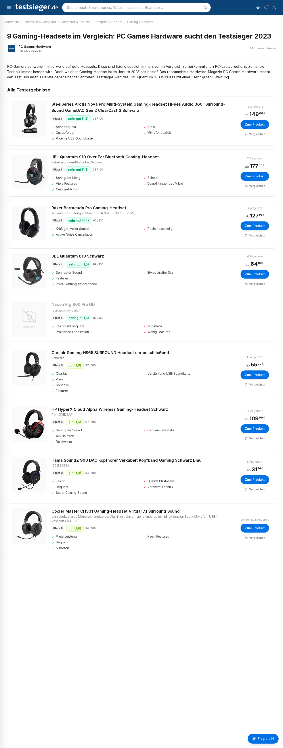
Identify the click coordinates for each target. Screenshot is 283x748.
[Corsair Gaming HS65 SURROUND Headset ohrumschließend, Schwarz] (29, 367)
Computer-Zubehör (108, 22)
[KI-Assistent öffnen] (258, 7)
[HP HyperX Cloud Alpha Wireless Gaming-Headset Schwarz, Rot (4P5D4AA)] (29, 424)
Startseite (12, 22)
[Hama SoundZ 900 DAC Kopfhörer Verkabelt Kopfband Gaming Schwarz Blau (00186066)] (29, 475)
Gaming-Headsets (140, 22)
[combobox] (136, 7)
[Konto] (274, 7)
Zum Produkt (255, 124)
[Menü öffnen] (8, 7)
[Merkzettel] (266, 7)
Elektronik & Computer (40, 22)
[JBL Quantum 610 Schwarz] (29, 271)
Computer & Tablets (75, 22)
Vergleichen (257, 134)
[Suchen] (205, 7)
